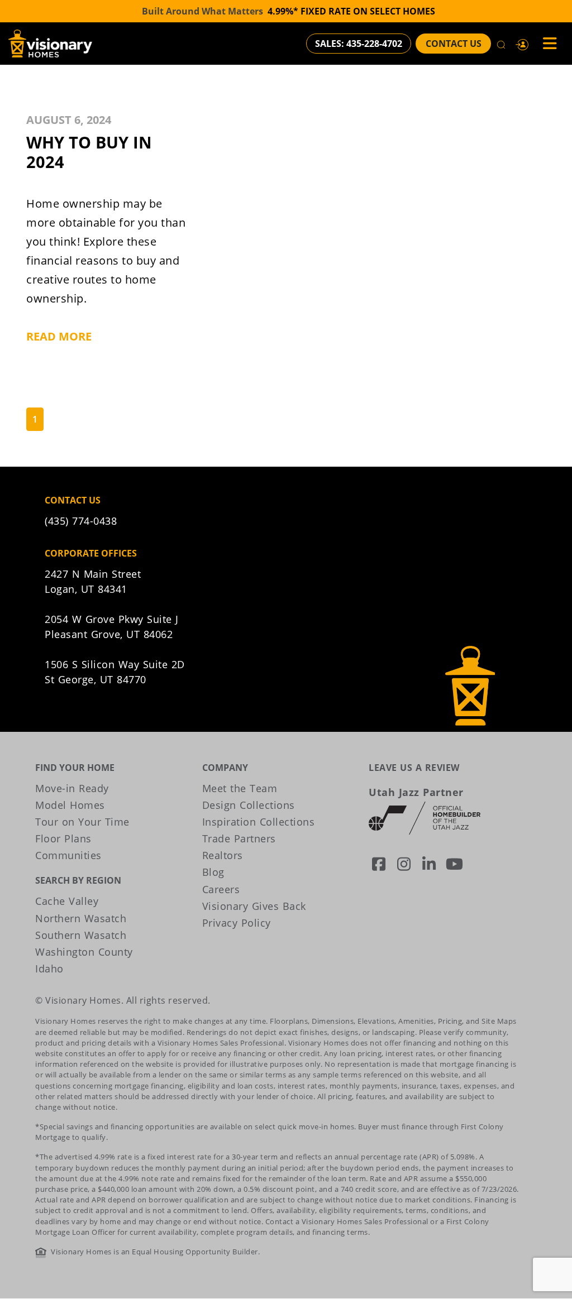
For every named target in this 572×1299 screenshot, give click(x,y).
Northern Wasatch (80, 918)
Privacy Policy (236, 922)
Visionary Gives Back (254, 906)
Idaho (49, 968)
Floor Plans (63, 838)
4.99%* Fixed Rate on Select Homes (351, 11)
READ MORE (59, 336)
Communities (68, 855)
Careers (221, 889)
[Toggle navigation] (546, 43)
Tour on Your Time (82, 821)
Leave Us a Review (414, 767)
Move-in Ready (72, 788)
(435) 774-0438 (81, 521)
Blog (213, 872)
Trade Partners (239, 838)
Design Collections (248, 805)
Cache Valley (66, 901)
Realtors (222, 855)
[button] (522, 43)
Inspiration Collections (258, 821)
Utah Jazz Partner (416, 792)
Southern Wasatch (80, 935)
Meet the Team (240, 788)
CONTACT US (454, 43)
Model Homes (70, 805)
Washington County (84, 951)
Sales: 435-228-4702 (358, 43)
